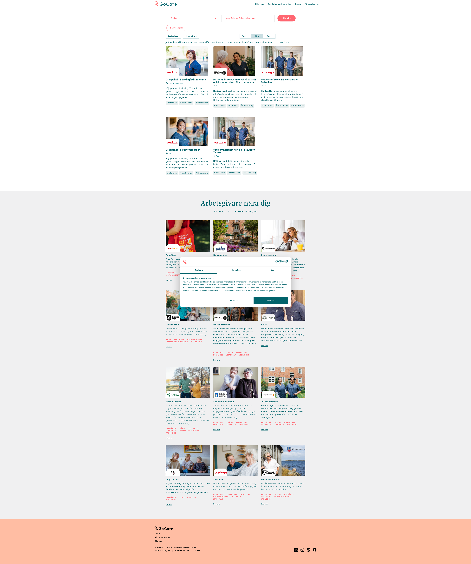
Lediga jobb (173, 36)
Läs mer (169, 280)
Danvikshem (220, 255)
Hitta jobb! (286, 18)
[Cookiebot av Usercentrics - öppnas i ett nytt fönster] (277, 262)
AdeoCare (171, 255)
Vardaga (218, 480)
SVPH (264, 325)
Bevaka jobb (177, 28)
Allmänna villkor (182, 550)
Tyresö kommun (269, 402)
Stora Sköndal (173, 402)
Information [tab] (235, 270)
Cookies (197, 550)
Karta (269, 36)
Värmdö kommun (270, 480)
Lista (257, 36)
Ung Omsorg (172, 480)
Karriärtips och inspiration (279, 4)
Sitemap (158, 541)
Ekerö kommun (269, 255)
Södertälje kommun (224, 402)
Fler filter (245, 36)
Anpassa (233, 300)
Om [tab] (272, 270)
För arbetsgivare (312, 4)
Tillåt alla (270, 300)
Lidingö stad (172, 325)
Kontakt (158, 534)
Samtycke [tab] (199, 270)
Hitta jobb (259, 4)
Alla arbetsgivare (162, 537)
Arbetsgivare (191, 36)
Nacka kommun (221, 325)
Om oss (297, 4)
